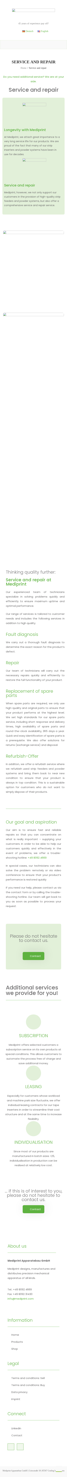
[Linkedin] (11, 1446)
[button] (33, 956)
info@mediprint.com (21, 1298)
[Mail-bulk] (20, 1446)
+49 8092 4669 (37, 857)
